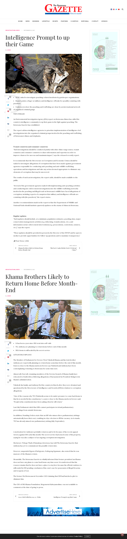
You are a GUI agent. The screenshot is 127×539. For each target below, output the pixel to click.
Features (64, 21)
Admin (9, 50)
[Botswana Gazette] (63, 9)
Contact (95, 21)
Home (20, 21)
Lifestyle (46, 21)
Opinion (104, 21)
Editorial (85, 21)
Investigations (10, 30)
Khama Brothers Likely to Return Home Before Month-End (41, 283)
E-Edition (74, 21)
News (27, 21)
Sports (55, 21)
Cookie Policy (78, 536)
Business (35, 21)
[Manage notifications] (122, 534)
